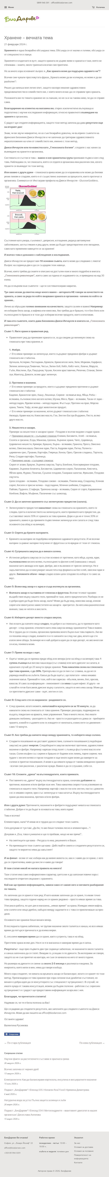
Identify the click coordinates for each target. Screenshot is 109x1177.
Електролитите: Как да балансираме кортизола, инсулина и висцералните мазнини (50, 1079)
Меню (11, 7)
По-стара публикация (19, 1042)
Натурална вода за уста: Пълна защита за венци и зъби (35, 1100)
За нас (77, 1143)
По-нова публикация (90, 1042)
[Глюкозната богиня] (25, 234)
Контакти (78, 1162)
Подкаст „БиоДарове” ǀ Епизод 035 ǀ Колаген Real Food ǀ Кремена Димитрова (46, 1089)
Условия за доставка (83, 1147)
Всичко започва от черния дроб (21, 1069)
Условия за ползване (84, 1151)
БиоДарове (66, 1170)
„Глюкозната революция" (19, 275)
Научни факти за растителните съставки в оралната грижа (36, 1058)
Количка (100, 7)
